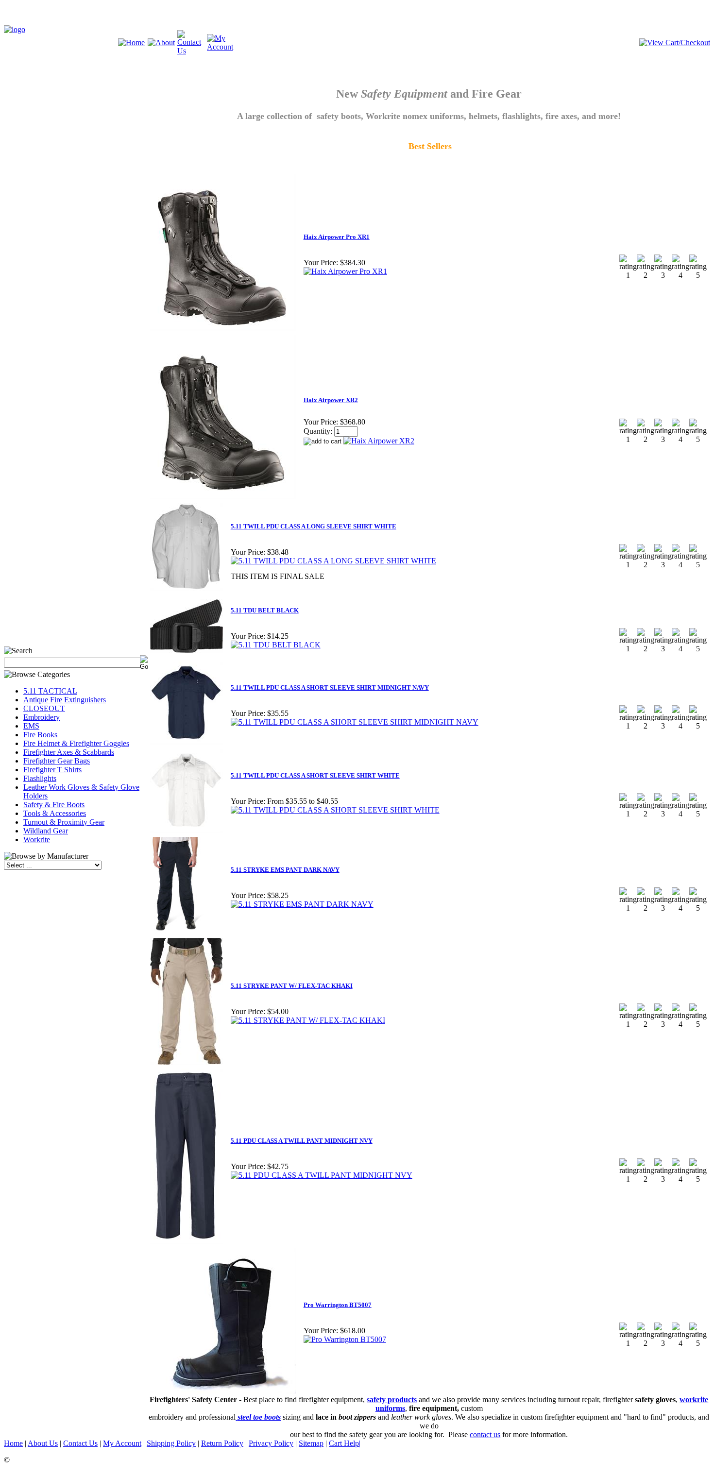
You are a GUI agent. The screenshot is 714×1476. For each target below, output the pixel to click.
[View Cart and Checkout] (674, 42)
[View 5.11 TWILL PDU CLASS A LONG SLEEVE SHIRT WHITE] (333, 561)
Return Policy (222, 1443)
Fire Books (40, 734)
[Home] (131, 42)
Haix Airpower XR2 (331, 400)
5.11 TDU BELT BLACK (265, 610)
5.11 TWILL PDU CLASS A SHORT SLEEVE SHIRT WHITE (315, 775)
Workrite (36, 839)
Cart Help (344, 1443)
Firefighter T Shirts (52, 769)
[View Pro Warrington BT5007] (345, 1339)
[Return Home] (14, 29)
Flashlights (39, 778)
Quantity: (318, 431)
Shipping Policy (171, 1443)
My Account (122, 1443)
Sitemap (311, 1443)
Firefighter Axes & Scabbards (68, 752)
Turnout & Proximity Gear (63, 822)
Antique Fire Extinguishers (64, 700)
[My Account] (222, 47)
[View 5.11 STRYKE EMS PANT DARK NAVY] (302, 904)
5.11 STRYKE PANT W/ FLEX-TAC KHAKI (292, 985)
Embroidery (41, 717)
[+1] (113, 631)
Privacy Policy (271, 1443)
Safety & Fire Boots (54, 804)
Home (13, 1443)
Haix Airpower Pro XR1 (337, 236)
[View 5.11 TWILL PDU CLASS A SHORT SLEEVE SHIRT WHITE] (335, 810)
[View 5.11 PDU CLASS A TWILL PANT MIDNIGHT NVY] (321, 1175)
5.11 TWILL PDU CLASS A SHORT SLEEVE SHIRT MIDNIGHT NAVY (330, 687)
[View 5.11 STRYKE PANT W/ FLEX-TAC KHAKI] (308, 1020)
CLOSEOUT (44, 708)
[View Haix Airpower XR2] (378, 441)
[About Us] (161, 42)
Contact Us (80, 1443)
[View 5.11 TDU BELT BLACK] (276, 645)
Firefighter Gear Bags (56, 761)
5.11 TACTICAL (50, 691)
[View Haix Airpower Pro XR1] (345, 271)
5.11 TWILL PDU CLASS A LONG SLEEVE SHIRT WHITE (313, 526)
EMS (31, 726)
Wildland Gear (45, 831)
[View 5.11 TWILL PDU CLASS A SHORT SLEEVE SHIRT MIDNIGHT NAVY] (354, 722)
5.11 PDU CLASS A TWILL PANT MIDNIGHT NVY (302, 1140)
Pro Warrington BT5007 (338, 1304)
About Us (43, 1443)
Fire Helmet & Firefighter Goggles (76, 743)
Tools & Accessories (54, 813)
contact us (485, 1434)
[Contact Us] (192, 51)
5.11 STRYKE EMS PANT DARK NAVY (285, 869)
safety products (392, 1399)
